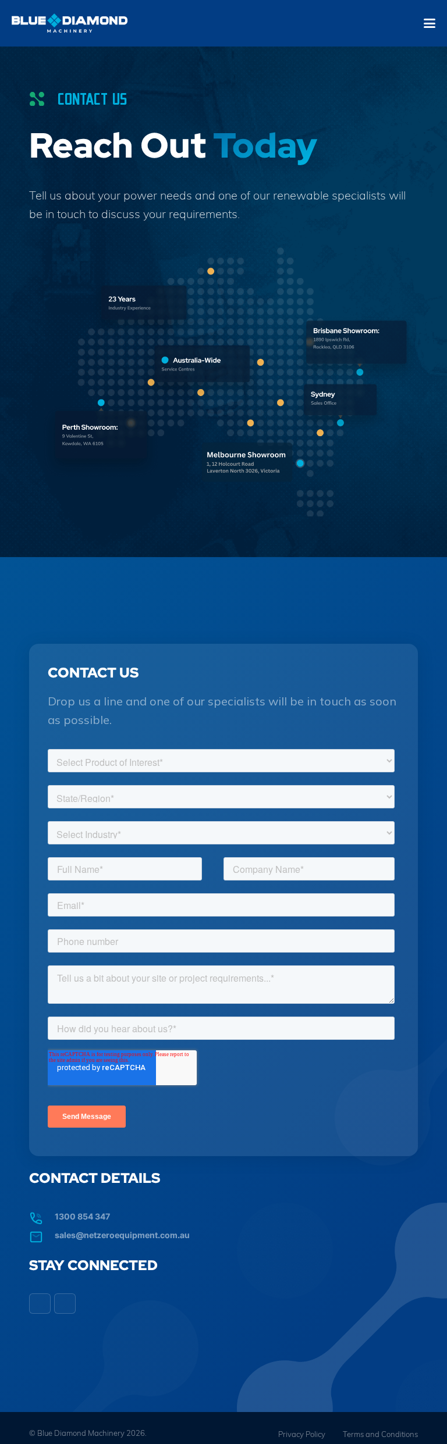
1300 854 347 (82, 1216)
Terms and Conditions (380, 1434)
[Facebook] (65, 1303)
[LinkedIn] (40, 1303)
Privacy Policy (301, 1434)
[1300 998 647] (42, 1215)
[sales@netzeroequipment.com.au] (42, 1234)
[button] (429, 23)
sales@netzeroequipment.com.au (122, 1235)
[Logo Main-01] (69, 23)
